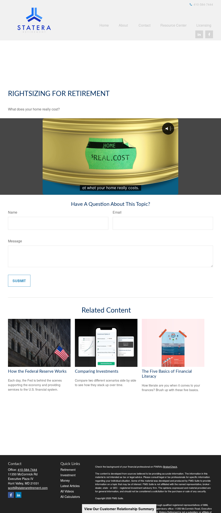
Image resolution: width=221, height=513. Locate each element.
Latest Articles (70, 486)
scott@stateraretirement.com (28, 488)
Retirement (68, 469)
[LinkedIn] (199, 34)
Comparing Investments (96, 371)
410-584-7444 (203, 4)
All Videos (67, 491)
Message (15, 240)
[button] (104, 25)
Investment (68, 475)
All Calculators (70, 496)
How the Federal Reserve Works (37, 371)
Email (117, 212)
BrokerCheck (170, 466)
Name (12, 212)
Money (65, 480)
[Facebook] (209, 34)
